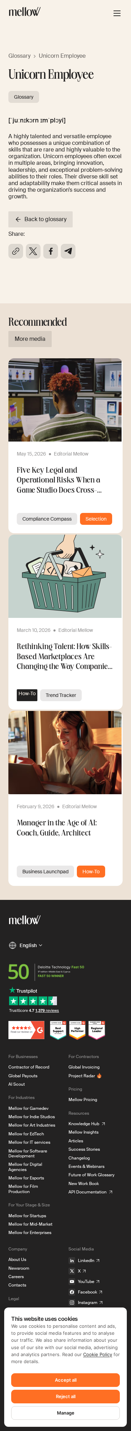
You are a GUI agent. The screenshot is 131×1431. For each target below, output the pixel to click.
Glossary (19, 55)
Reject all (65, 1396)
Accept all (66, 1380)
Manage (65, 1413)
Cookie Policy (97, 1354)
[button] (25, 945)
